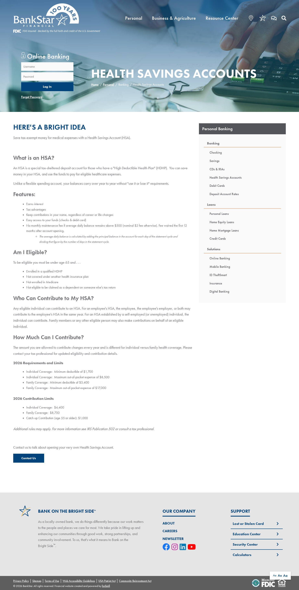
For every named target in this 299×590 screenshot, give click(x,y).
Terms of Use (52, 581)
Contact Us (28, 458)
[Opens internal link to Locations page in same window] (250, 18)
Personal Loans (219, 214)
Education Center (247, 534)
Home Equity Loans (222, 222)
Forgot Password (31, 97)
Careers (170, 531)
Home (95, 84)
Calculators (242, 554)
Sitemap (36, 581)
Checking (216, 152)
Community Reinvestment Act (135, 581)
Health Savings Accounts (226, 177)
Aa (274, 575)
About (169, 523)
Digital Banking (219, 291)
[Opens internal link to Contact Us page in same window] (274, 18)
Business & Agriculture (174, 18)
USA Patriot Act (107, 581)
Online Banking (220, 258)
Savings (214, 161)
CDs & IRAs (217, 169)
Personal (133, 18)
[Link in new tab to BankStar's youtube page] (193, 547)
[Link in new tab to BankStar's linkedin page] (184, 547)
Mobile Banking (220, 266)
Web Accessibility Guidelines (79, 581)
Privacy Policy (21, 581)
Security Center (245, 544)
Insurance (216, 283)
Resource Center (222, 18)
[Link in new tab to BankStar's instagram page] (175, 547)
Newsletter (173, 538)
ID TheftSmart (218, 275)
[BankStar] (56, 15)
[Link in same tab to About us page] (263, 18)
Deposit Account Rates (224, 194)
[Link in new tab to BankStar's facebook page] (167, 547)
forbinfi (106, 586)
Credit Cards (218, 238)
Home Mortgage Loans (224, 230)
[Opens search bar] (284, 18)
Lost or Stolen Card (248, 523)
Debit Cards (217, 186)
